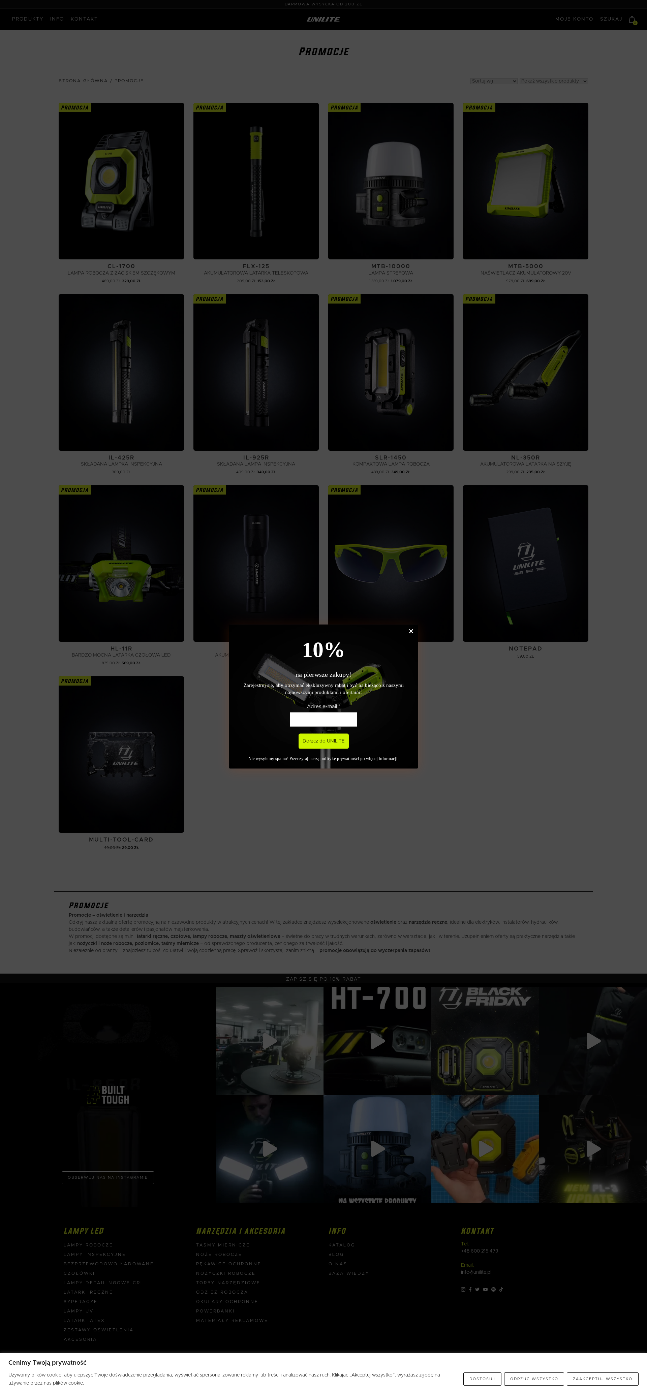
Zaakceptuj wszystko (603, 1379)
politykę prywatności (339, 758)
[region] (323, 1373)
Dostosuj (482, 1379)
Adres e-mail (323, 706)
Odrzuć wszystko (534, 1379)
